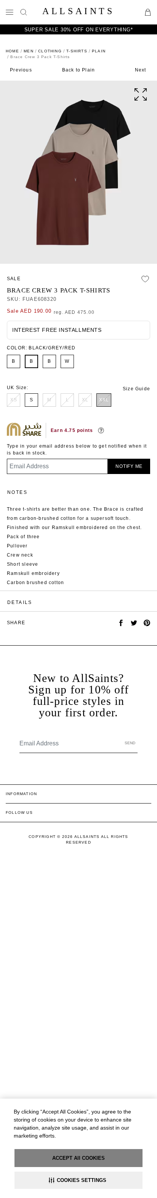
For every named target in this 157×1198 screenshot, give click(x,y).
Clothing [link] (50, 51)
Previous (21, 70)
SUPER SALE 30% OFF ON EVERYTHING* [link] (78, 29)
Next (140, 70)
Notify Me (129, 466)
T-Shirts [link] (76, 51)
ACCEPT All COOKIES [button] (78, 1158)
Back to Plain (78, 70)
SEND (130, 743)
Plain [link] (99, 51)
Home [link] (12, 51)
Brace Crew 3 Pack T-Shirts (58, 290)
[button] (78, 1180)
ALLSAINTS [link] (78, 11)
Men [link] (29, 51)
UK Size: (18, 387)
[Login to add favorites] (145, 279)
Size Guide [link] (136, 388)
